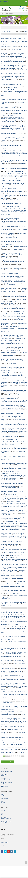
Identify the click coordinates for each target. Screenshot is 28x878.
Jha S (2, 144)
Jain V (2, 167)
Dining (2, 814)
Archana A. (7, 600)
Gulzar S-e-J (3, 313)
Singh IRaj (3, 202)
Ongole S (10, 288)
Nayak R (14, 533)
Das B (15, 167)
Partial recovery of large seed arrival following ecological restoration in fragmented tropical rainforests (14, 450)
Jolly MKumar (15, 188)
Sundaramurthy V (22, 315)
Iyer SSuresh (11, 208)
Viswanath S (14, 83)
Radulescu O (13, 352)
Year (9, 31)
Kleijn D (15, 691)
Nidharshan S (11, 359)
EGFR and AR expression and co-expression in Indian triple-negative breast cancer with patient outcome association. (13, 221)
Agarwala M (3, 503)
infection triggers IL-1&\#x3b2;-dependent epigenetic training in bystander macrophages (13, 318)
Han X (2, 683)
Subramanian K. (11, 372)
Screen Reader (3, 783)
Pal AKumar (3, 557)
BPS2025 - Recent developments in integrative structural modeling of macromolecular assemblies (13, 738)
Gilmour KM (7, 517)
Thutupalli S (15, 46)
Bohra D (2, 359)
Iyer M (20, 73)
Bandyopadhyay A (13, 106)
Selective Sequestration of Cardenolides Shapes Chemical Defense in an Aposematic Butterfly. (14, 512)
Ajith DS (21, 272)
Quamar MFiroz (18, 503)
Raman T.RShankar (21, 446)
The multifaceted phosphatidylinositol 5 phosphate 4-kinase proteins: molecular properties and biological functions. (13, 390)
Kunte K (2, 160)
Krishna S (24, 65)
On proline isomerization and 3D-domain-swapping (15, 468)
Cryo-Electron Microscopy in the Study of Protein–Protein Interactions (12, 139)
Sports (2, 813)
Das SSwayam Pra (4, 742)
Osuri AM (8, 448)
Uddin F (2, 473)
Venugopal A (8, 388)
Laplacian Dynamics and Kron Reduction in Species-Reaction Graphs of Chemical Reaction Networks (14, 354)
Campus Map (3, 775)
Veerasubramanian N (13, 583)
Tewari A (6, 634)
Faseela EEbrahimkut (5, 150)
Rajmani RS (3, 727)
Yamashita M (7, 551)
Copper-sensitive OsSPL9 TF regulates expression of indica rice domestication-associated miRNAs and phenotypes (13, 127)
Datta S (2, 549)
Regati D (5, 481)
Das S (10, 660)
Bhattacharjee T (22, 455)
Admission (2, 797)
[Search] (26, 1)
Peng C (24, 414)
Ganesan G (16, 455)
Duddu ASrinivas (4, 188)
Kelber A (2, 517)
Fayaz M (6, 115)
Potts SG (23, 691)
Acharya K (3, 132)
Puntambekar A (7, 216)
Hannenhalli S (16, 218)
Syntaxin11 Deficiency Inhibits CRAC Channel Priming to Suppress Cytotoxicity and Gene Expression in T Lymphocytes (14, 554)
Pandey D (17, 704)
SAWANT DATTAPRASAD (6, 158)
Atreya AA (8, 405)
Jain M (8, 541)
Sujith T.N (3, 600)
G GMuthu (3, 253)
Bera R (17, 549)
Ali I (11, 718)
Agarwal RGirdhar (4, 208)
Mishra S (11, 749)
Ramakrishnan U (22, 226)
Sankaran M (6, 268)
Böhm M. (9, 53)
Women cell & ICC (4, 817)
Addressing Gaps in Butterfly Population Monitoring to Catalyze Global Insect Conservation (12, 56)
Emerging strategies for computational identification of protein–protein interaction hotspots (14, 241)
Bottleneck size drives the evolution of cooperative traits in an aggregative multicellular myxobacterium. (13, 68)
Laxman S (7, 253)
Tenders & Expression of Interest (6, 779)
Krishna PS (10, 73)
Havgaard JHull (7, 684)
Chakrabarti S (21, 583)
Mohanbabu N (8, 286)
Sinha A (2, 115)
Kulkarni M (16, 414)
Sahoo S (6, 726)
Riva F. (2, 51)
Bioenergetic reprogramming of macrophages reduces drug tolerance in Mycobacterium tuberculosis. (13, 731)
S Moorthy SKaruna (8, 38)
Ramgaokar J (21, 380)
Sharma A (23, 533)
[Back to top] (26, 862)
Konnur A (4, 668)
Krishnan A (22, 286)
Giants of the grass (17, 268)
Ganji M (23, 73)
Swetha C (6, 125)
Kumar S (10, 533)
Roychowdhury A (4, 611)
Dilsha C (2, 173)
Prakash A (8, 260)
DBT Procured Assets (4, 786)
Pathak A (2, 233)
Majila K (2, 180)
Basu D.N (5, 53)
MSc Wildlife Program (4, 798)
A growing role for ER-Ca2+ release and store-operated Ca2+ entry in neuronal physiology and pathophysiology (13, 282)
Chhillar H (3, 97)
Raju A (20, 188)
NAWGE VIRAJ (10, 525)
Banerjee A (16, 73)
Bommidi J (16, 397)
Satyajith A (3, 441)
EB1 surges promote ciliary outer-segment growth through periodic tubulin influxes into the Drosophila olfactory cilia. (13, 212)
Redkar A (13, 97)
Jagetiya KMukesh (12, 549)
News (2, 801)
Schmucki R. (6, 51)
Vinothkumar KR (7, 137)
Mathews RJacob (21, 158)
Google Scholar (15, 49)
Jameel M (21, 414)
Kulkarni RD (12, 405)
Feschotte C (17, 225)
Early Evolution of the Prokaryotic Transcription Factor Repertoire (13, 203)
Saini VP (2, 195)
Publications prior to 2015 (7, 761)
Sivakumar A (10, 711)
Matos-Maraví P (8, 652)
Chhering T (22, 704)
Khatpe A (24, 216)
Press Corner (3, 802)
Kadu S (15, 216)
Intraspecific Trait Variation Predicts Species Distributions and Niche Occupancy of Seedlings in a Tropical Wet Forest (12, 337)
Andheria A (17, 675)
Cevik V (9, 97)
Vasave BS (3, 405)
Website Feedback (4, 785)
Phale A (2, 634)
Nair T (6, 288)
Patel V (16, 65)
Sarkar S (2, 74)
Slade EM (17, 646)
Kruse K (25, 260)
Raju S (2, 125)
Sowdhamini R (15, 115)
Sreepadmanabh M (9, 455)
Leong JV (2, 652)
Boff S (6, 693)
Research (6, 13)
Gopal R (7, 461)
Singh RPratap (8, 614)
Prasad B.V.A (3, 428)
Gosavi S (21, 467)
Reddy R (7, 218)
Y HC (9, 125)
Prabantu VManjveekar (5, 626)
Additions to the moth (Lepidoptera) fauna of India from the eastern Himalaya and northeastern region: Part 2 (14, 616)
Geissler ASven (11, 683)
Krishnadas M (8, 39)
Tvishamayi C (9, 46)
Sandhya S (17, 626)
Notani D (14, 60)
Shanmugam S (9, 727)
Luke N (13, 667)
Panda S (10, 115)
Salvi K (22, 413)
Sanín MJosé (20, 621)
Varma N (2, 107)
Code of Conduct (4, 822)
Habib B (12, 541)
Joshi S (2, 272)
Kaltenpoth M (23, 225)
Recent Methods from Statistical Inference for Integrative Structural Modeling (13, 492)
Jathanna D (12, 675)
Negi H (5, 340)
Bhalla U (8, 352)
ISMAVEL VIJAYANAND (20, 565)
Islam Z (2, 60)
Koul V (12, 273)
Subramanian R (15, 137)
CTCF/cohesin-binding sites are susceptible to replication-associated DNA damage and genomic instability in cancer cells (14, 154)
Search (3, 27)
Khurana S (13, 704)
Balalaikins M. (17, 51)
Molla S (6, 315)
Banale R (2, 218)
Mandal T (6, 583)
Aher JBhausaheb (4, 397)
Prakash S (15, 38)
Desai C (8, 428)
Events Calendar (4, 795)
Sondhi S (2, 614)
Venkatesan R (12, 510)
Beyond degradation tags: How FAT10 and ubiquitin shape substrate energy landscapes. (12, 713)
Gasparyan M (3, 352)
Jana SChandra (4, 210)
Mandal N (12, 65)
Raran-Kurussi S (21, 551)
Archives (2, 845)
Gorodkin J (13, 684)
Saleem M (15, 398)
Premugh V (3, 333)
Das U (2, 481)
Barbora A (16, 208)
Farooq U (3, 315)
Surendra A (17, 286)
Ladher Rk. (17, 260)
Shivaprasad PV (17, 307)
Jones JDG (21, 97)
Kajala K (17, 97)
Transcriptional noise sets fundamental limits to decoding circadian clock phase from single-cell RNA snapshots (13, 587)
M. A (5, 380)
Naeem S (9, 719)
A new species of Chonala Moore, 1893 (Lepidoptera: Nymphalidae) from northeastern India (14, 424)
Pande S (2, 66)
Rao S (18, 352)
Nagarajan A (11, 397)
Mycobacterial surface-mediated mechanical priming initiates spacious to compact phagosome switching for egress (14, 401)
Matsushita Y (3, 246)
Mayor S (6, 74)
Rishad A (12, 551)
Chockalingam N (8, 467)
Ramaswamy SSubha (9, 436)
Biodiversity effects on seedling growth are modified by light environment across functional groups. (13, 721)
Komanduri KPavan (10, 503)
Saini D (5, 167)
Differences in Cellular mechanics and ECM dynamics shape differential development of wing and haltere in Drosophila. (14, 177)
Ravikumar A (11, 315)
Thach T (2, 137)
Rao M (21, 260)
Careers (2, 799)
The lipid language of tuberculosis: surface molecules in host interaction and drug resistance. (14, 367)
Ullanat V (6, 180)
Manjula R (3, 467)
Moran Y (2, 225)
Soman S (2, 436)
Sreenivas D (12, 428)
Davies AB (14, 496)
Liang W (22, 652)
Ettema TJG (12, 225)
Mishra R (15, 726)
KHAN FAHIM (3, 525)
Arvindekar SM (4, 83)
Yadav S (16, 340)
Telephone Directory (4, 774)
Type (7, 31)
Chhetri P (6, 533)
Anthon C (5, 683)
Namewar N (8, 668)
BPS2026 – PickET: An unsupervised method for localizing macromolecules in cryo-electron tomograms (13, 85)
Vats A (2, 106)
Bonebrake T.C (14, 53)
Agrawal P (20, 216)
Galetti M (6, 621)
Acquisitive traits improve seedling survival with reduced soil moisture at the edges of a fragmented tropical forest (14, 41)
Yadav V (2, 726)
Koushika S (7, 107)
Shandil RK (15, 727)
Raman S (12, 260)
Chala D (15, 621)
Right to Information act (5, 781)
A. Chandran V (15, 158)
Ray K (9, 210)
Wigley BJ (24, 496)
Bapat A (5, 667)
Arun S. (10, 446)
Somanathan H (4, 541)
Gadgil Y (24, 208)
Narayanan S (20, 727)
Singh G (2, 340)
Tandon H (13, 626)
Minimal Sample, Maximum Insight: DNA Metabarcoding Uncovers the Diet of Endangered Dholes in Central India (14, 384)
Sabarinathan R (17, 150)
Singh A (10, 60)
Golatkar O (9, 83)
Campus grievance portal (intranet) (7, 782)
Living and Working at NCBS (6, 821)
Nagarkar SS (18, 405)
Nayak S (2, 89)
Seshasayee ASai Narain (14, 202)
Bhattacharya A (13, 107)
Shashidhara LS (22, 173)
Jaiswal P (8, 65)
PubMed (14, 62)
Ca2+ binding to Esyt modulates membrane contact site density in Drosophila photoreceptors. (14, 751)
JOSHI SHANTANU (15, 523)
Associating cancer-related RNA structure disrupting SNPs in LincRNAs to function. (14, 686)
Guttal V (19, 65)
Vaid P (2, 216)
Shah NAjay (10, 173)
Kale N (16, 380)
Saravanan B (12, 313)
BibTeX (25, 31)
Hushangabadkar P (10, 380)
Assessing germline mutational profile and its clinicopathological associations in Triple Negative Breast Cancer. (13, 670)
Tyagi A (2, 380)
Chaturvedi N (3, 46)
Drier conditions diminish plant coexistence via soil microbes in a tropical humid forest (14, 197)
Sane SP (16, 436)
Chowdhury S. (21, 53)
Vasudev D (13, 575)
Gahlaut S (10, 667)
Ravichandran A (11, 340)
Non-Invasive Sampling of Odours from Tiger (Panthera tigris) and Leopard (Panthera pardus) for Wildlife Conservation (14, 431)
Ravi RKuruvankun (20, 37)
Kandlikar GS (7, 195)
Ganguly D (3, 575)
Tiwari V (6, 233)
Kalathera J (3, 65)
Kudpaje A (10, 473)
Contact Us (3, 772)
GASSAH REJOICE (11, 565)
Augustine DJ (3, 498)
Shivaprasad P (14, 125)
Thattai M (7, 441)
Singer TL (3, 693)
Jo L (6, 97)
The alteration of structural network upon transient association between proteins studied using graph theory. (14, 630)
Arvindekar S (3, 490)
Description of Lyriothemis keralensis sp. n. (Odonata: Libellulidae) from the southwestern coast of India (14, 162)
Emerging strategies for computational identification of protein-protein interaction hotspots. (14, 235)
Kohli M (2, 268)
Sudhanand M (7, 106)
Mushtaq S (3, 510)
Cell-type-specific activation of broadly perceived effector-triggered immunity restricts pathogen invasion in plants (13, 101)
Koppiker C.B (3, 406)
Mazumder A (16, 359)
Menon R (17, 272)
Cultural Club (3, 810)
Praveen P (3, 461)
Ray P (9, 273)
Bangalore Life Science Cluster (6, 771)
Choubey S (3, 398)
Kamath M (3, 39)
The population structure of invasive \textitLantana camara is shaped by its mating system (14, 463)
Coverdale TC (3, 496)
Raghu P (16, 388)
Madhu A (2, 295)
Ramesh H (3, 704)
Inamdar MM (16, 173)
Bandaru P (3, 37)
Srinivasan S (19, 634)
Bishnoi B (7, 660)
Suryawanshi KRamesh (5, 706)
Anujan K (2, 286)
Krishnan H (3, 388)
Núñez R (14, 652)
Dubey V (18, 533)
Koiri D (20, 397)
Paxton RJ (17, 693)
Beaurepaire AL (4, 691)
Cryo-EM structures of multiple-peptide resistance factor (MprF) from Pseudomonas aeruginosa (12, 145)
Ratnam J (19, 496)
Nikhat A (2, 583)
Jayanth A (3, 288)
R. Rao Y (2, 675)
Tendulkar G (10, 634)
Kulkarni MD (16, 406)
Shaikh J (24, 397)
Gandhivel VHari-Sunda (10, 295)
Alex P (12, 388)
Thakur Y (22, 667)
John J (2, 667)
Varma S (6, 73)
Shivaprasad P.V (19, 600)
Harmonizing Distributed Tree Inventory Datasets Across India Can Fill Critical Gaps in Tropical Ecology (14, 290)
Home (2, 13)
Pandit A (6, 473)
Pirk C (9, 693)
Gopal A (13, 286)
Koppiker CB (3, 414)
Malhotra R (8, 704)
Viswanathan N (5, 273)
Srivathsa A (8, 575)
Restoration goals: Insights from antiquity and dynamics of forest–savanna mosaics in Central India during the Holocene (14, 506)
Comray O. (3, 54)
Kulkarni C (24, 503)
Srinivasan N (3, 628)
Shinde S (2, 347)
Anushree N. (12, 600)
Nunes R (18, 652)
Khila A (2, 226)
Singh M (20, 541)
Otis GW (19, 691)
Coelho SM (7, 225)
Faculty (2, 794)
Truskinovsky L (14, 611)
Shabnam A (7, 718)
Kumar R (17, 667)
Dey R (19, 295)
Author (2, 31)
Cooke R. (11, 51)
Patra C (2, 301)
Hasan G (2, 280)
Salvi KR (23, 405)
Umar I (7, 313)
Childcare (2, 811)
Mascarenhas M (21, 106)
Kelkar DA (11, 218)
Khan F (5, 423)
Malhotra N (11, 726)
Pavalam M (13, 89)
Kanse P (12, 216)
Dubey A (7, 202)
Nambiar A (14, 37)
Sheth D (17, 313)
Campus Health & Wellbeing (6, 818)
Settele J (13, 693)
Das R (17, 132)
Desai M (20, 208)
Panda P (16, 273)
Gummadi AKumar (16, 718)
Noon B (2, 534)
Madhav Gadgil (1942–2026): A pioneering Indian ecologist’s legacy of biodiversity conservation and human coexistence (13, 374)
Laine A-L (6, 226)
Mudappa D (14, 446)
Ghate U (6, 372)
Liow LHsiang (11, 226)
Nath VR (2, 749)
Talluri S (2, 73)
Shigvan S (6, 60)
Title (4, 31)
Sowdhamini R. (19, 89)
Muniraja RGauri (21, 38)
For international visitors (5, 815)
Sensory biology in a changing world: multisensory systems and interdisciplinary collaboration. (13, 518)
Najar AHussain (22, 313)
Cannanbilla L (8, 37)
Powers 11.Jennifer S (5, 646)
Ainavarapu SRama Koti (10, 132)
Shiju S (6, 173)
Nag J (7, 446)
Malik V (15, 551)
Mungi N (2, 621)
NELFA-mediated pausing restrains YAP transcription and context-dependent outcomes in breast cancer (14, 408)
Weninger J (3, 260)
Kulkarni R (12, 413)
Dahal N (2, 533)
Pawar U (9, 423)
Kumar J (16, 481)
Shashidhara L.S (10, 406)
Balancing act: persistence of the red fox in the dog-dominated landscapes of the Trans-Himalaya (14, 708)
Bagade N (3, 455)
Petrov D (16, 226)
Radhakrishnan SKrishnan (6, 365)
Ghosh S (2, 660)
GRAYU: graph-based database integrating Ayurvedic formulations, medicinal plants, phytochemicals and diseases (14, 276)
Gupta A (6, 549)
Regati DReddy (8, 89)
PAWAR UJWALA (23, 523)
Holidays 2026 (3, 778)
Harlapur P (10, 188)
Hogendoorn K (11, 691)
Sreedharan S (21, 726)
